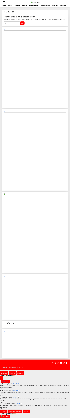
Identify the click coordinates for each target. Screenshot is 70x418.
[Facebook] (52, 363)
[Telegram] (66, 363)
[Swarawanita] (35, 2)
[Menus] (3, 2)
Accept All (20, 373)
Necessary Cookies (7, 384)
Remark (15, 390)
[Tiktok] (64, 363)
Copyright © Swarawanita (9, 367)
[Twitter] (55, 363)
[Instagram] (58, 363)
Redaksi (21, 367)
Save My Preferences (15, 411)
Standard (16, 384)
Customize (4, 373)
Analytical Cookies (7, 397)
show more (5, 381)
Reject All (12, 373)
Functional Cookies (7, 390)
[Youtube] (61, 363)
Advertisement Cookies (8, 404)
